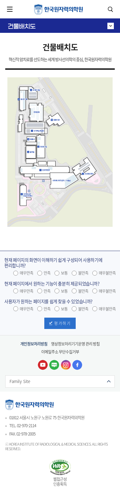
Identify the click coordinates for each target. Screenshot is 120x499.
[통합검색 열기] (110, 9)
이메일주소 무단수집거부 (60, 351)
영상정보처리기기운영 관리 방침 (75, 343)
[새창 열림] (43, 365)
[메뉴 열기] (9, 9)
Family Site (20, 381)
